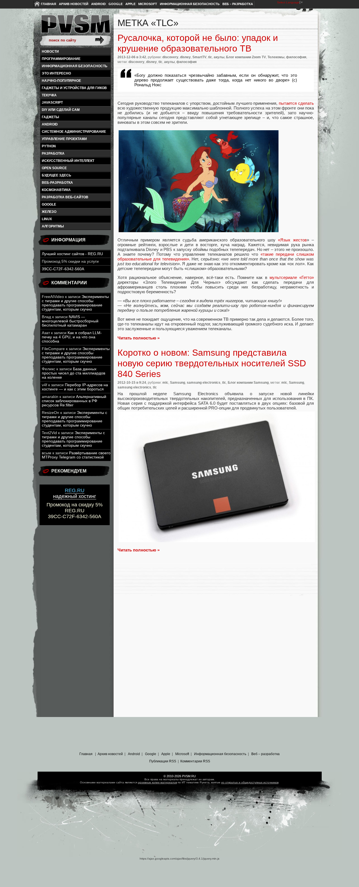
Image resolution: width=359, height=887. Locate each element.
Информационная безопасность (190, 4)
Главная (48, 4)
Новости (50, 51)
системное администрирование (74, 132)
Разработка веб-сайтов (65, 197)
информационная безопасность (74, 66)
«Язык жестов (292, 240)
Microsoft (147, 4)
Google (116, 4)
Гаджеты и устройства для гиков (74, 88)
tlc (210, 57)
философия (296, 57)
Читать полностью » (139, 338)
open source (54, 168)
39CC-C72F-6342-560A (63, 269)
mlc (165, 383)
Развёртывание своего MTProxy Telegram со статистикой (76, 455)
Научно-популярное (61, 81)
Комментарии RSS (195, 761)
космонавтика (56, 190)
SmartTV (199, 57)
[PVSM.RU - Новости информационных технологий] (75, 26)
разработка (53, 153)
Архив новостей (73, 4)
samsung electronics (203, 383)
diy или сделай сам (61, 110)
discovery (170, 57)
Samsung (177, 383)
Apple (130, 4)
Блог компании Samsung (248, 383)
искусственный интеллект (68, 161)
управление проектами (64, 139)
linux (47, 219)
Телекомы (276, 57)
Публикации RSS (162, 761)
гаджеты (50, 117)
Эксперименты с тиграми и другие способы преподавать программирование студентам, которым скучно (75, 303)
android (50, 124)
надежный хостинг (74, 493)
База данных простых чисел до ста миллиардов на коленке (73, 373)
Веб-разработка (57, 183)
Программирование (61, 59)
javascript (52, 102)
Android (98, 4)
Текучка (49, 95)
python (49, 146)
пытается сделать (296, 103)
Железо (49, 212)
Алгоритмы (53, 226)
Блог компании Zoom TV (246, 57)
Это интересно (56, 73)
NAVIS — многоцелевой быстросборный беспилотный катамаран (70, 321)
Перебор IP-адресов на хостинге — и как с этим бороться (75, 387)
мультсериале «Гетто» (292, 277)
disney (185, 57)
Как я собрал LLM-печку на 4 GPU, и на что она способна (72, 337)
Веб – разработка (237, 4)
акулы (219, 57)
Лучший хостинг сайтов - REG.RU (72, 254)
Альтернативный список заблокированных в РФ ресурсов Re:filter (74, 401)
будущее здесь (56, 175)
